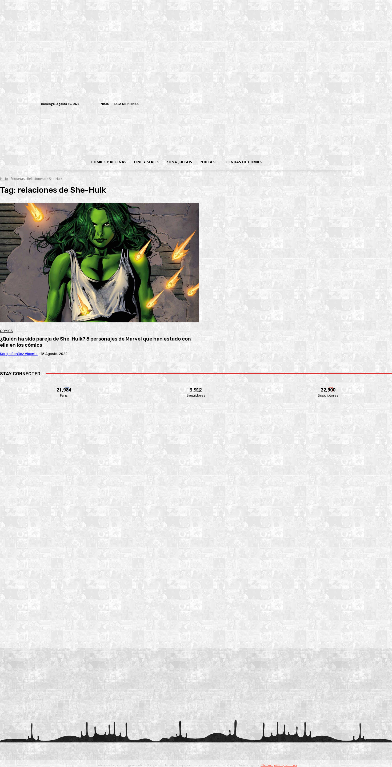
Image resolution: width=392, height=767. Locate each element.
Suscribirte (328, 387)
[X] (340, 104)
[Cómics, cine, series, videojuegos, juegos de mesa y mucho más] (168, 132)
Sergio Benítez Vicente (19, 354)
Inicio (4, 178)
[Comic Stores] (196, 635)
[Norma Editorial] (196, 562)
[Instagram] (307, 104)
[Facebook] (299, 104)
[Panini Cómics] (196, 489)
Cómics (6, 331)
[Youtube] (348, 104)
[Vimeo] (285, 104)
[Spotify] (323, 104)
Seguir (196, 387)
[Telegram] (332, 104)
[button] (308, 162)
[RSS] (315, 104)
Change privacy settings (279, 765)
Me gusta (64, 387)
